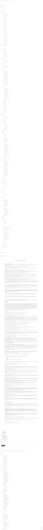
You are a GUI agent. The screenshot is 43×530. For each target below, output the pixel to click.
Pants (4, 28)
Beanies (5, 185)
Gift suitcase (5, 43)
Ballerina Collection (6, 73)
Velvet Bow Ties (5, 128)
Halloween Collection (6, 205)
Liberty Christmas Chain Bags (7, 213)
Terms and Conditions (8, 263)
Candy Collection (6, 165)
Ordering (6, 268)
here (8, 352)
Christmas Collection (6, 210)
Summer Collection (6, 83)
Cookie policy (6, 400)
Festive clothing (5, 208)
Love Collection (5, 175)
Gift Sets (5, 193)
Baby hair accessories (6, 18)
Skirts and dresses (6, 460)
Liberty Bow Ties (5, 490)
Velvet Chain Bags (6, 148)
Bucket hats (5, 178)
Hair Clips (5, 467)
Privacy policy (6, 365)
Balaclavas (5, 108)
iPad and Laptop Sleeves (6, 238)
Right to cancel (7, 350)
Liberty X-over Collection (6, 476)
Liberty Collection (6, 170)
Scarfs (4, 33)
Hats (3, 483)
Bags (3, 143)
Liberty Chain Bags (6, 88)
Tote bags (5, 158)
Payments (6, 288)
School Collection (5, 503)
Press (3, 433)
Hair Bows (5, 135)
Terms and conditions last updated (9, 421)
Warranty (6, 354)
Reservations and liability (8, 407)
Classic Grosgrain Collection (7, 473)
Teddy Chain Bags (6, 93)
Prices (5, 283)
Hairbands (5, 53)
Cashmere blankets (6, 38)
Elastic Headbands (6, 140)
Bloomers (5, 459)
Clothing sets (5, 463)
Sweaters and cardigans (6, 470)
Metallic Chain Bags (6, 233)
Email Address (3, 442)
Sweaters (5, 23)
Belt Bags (5, 98)
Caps (4, 180)
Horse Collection (6, 78)
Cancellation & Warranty (5, 437)
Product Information (5, 432)
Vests (4, 63)
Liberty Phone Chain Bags (6, 153)
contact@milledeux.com (7, 399)
